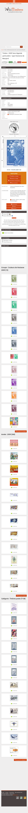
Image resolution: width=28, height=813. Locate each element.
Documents (14, 204)
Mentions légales (5, 793)
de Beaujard (11, 114)
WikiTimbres (15, 795)
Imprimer (14, 208)
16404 (10, 3)
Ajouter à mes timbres (8, 232)
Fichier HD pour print (7, 241)
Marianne (17, 114)
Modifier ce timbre (14, 176)
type (21, 114)
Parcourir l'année (22, 595)
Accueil (2, 49)
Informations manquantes (14, 180)
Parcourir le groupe (21, 431)
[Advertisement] (14, 28)
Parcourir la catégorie (21, 760)
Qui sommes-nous (18, 792)
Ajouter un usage (14, 178)
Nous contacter (14, 182)
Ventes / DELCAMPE (7, 215)
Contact (7, 792)
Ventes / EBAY (6, 214)
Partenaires (11, 792)
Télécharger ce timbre (7, 240)
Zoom (14, 206)
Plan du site (12, 793)
